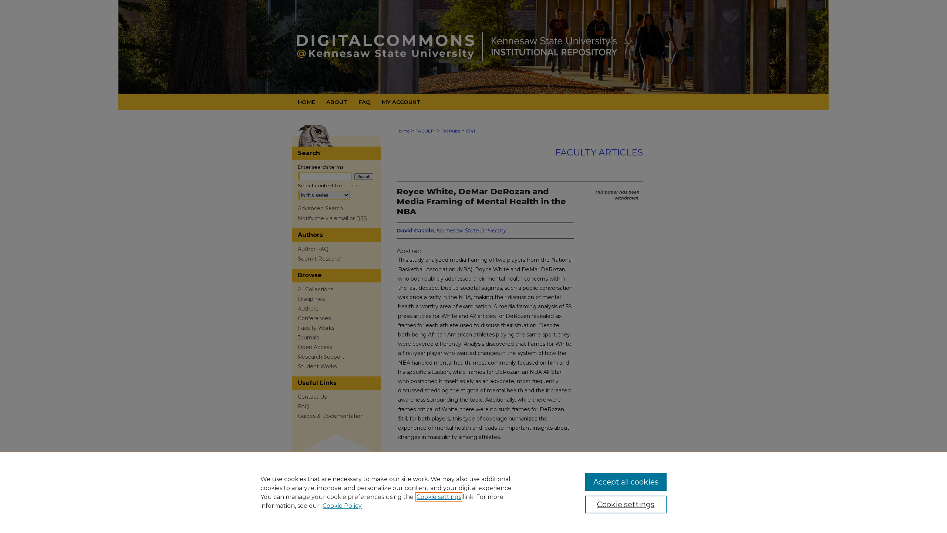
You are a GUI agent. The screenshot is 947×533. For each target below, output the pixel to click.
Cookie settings (439, 496)
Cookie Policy (342, 505)
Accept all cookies (625, 481)
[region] (473, 492)
